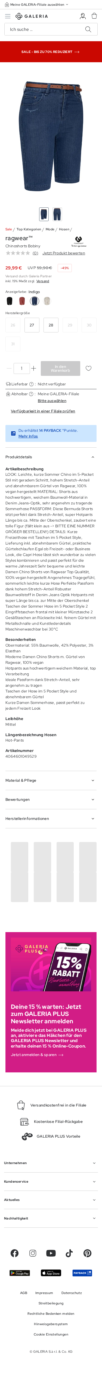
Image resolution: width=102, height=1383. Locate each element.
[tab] (51, 136)
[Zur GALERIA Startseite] (32, 17)
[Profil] (82, 16)
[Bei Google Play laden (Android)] (20, 1273)
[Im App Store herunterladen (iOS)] (51, 1272)
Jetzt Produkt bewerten (63, 253)
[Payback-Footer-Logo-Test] (82, 1273)
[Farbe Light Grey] (47, 301)
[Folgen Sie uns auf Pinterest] (87, 1253)
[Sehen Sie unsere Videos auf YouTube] (51, 1253)
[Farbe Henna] (22, 301)
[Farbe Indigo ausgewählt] (34, 301)
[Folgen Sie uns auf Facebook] (15, 1253)
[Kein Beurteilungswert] (19, 253)
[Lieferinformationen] (31, 384)
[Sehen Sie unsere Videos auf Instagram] (33, 1253)
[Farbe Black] (9, 301)
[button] (37, 4)
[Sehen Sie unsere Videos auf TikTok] (69, 1253)
